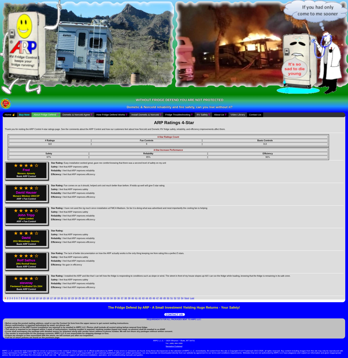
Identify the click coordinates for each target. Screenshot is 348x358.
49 (164, 298)
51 (171, 298)
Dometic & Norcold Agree (77, 114)
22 (69, 298)
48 (161, 298)
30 (97, 298)
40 (132, 298)
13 (37, 298)
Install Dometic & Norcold (146, 114)
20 (62, 298)
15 (44, 298)
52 (175, 298)
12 (33, 298)
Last (192, 298)
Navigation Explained (174, 346)
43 (143, 298)
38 (125, 298)
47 (157, 298)
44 (147, 298)
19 (58, 298)
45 (150, 298)
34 (111, 298)
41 (136, 298)
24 (76, 298)
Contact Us (255, 114)
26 (83, 298)
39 (129, 298)
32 (104, 298)
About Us (220, 114)
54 (182, 298)
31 (101, 298)
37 (122, 298)
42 (140, 298)
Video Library (238, 114)
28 (90, 298)
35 (115, 298)
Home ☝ (10, 114)
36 (118, 298)
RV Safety (203, 114)
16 (48, 298)
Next (186, 298)
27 (87, 298)
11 (30, 298)
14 (41, 298)
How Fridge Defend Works (111, 114)
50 (168, 298)
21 (65, 298)
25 (79, 298)
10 (27, 298)
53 (178, 298)
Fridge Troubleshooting (179, 114)
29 (94, 298)
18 (55, 298)
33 (108, 298)
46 (154, 298)
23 (72, 298)
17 (51, 298)
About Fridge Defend (46, 114)
